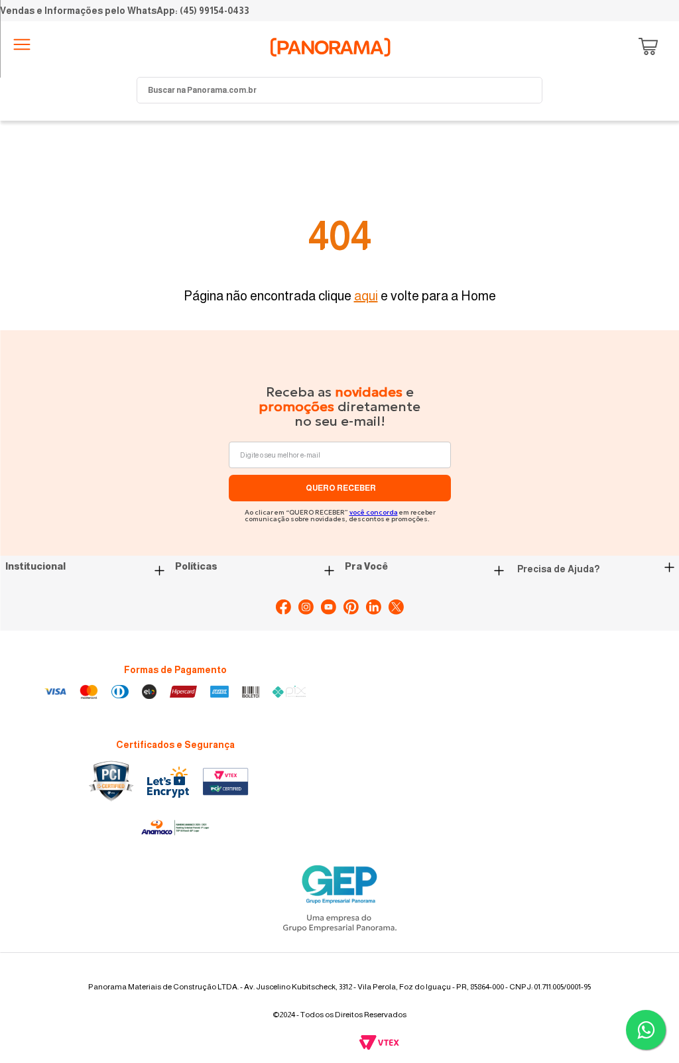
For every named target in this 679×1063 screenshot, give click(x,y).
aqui (366, 295)
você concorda (373, 512)
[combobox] (339, 90)
